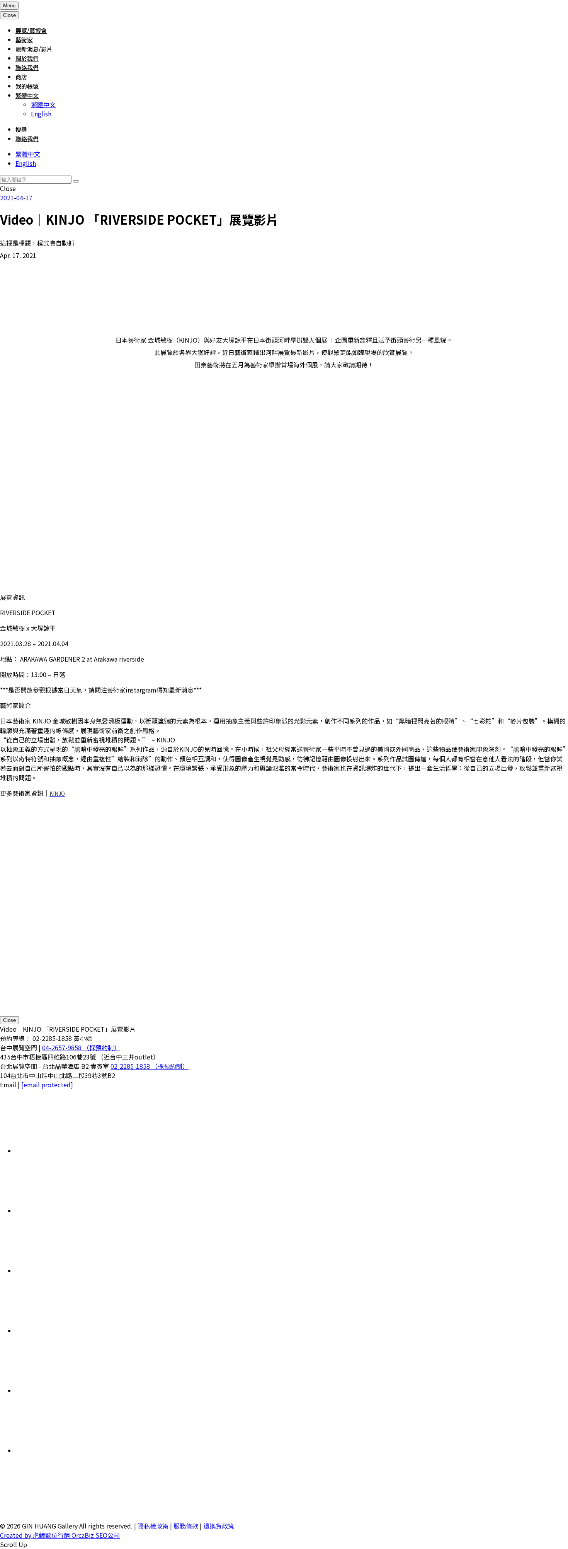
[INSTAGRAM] (73, 1330)
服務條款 (185, 1525)
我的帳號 (27, 86)
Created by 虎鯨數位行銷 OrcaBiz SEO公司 (60, 1535)
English (41, 113)
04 (19, 197)
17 (29, 197)
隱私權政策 (154, 1525)
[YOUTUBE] (73, 1450)
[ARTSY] (73, 1210)
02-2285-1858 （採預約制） (150, 1066)
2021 (7, 197)
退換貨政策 (218, 1525)
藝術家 (24, 40)
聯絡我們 (27, 67)
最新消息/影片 (34, 49)
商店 (21, 77)
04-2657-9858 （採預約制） (81, 1047)
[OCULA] (73, 1150)
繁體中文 (27, 95)
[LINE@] (73, 1270)
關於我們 (27, 58)
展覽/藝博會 (31, 30)
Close (9, 1020)
